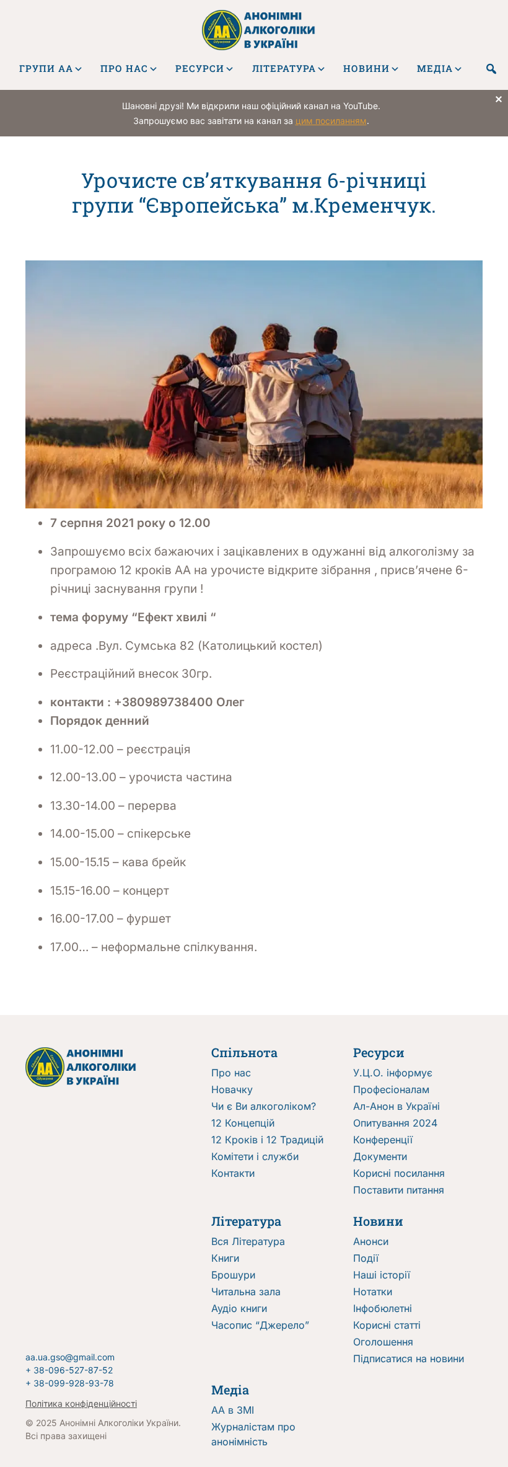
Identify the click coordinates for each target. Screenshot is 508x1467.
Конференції (383, 1139)
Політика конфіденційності (81, 1403)
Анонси (370, 1241)
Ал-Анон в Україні (396, 1106)
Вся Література (248, 1241)
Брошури (233, 1275)
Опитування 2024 (395, 1123)
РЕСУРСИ (199, 68)
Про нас (231, 1072)
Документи (380, 1156)
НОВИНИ (366, 68)
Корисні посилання (399, 1173)
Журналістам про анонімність (253, 1434)
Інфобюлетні (382, 1308)
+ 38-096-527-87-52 (69, 1370)
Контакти (233, 1173)
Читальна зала (246, 1291)
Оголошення (383, 1342)
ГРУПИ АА (46, 68)
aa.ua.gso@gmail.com (70, 1357)
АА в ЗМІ (232, 1410)
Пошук (492, 69)
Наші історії (381, 1275)
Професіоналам (391, 1089)
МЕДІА (435, 68)
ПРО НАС (124, 68)
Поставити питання (398, 1190)
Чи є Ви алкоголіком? (263, 1106)
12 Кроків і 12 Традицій (267, 1139)
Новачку (232, 1089)
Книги (225, 1258)
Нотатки (372, 1291)
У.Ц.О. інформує (392, 1072)
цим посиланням (331, 120)
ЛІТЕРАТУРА (284, 68)
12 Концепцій (242, 1123)
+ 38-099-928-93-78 (69, 1383)
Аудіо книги (239, 1308)
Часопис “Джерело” (260, 1325)
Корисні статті (387, 1325)
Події (366, 1258)
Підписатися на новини (408, 1358)
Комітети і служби (255, 1156)
